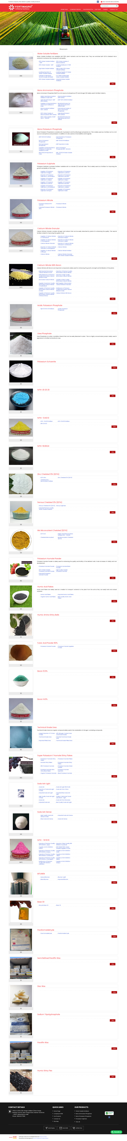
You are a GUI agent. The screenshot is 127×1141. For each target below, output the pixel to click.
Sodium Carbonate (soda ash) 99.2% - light (63, 797)
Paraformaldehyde (45, 930)
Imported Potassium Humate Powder (44, 574)
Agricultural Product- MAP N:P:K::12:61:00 (48, 100)
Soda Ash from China (62, 789)
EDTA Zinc (43, 477)
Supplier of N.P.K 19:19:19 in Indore (46, 847)
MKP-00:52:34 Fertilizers (62, 140)
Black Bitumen (45, 879)
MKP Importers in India (62, 144)
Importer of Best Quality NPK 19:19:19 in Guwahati (64, 844)
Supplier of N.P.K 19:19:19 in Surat (63, 851)
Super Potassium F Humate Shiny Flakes (54, 755)
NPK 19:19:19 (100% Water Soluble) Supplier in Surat (63, 847)
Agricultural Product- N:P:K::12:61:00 (64, 113)
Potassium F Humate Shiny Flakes (48, 759)
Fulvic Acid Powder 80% (47, 643)
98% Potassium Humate (47, 766)
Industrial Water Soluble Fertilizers (63, 79)
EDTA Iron (43, 534)
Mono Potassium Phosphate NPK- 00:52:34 (63, 148)
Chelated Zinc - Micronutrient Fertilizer (47, 480)
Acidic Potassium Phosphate (49, 305)
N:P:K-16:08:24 (43, 446)
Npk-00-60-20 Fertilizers (47, 309)
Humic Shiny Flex (44, 1070)
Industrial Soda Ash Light (46, 793)
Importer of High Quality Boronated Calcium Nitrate (63, 275)
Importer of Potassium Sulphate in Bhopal (47, 189)
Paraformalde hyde (63, 933)
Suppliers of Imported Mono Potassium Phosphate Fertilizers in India (47, 149)
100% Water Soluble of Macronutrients (62, 62)
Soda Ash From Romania (63, 800)
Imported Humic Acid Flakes (65, 594)
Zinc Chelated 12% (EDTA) (48, 474)
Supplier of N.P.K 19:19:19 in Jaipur (63, 854)
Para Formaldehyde (46, 933)
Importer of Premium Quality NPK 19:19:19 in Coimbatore (47, 854)
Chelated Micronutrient (47, 537)
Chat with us (117, 1132)
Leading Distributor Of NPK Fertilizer (63, 65)
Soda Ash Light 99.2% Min (63, 787)
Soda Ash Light (43, 783)
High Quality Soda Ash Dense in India (47, 815)
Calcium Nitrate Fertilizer (64, 250)
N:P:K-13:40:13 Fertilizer (64, 421)
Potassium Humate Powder (49, 558)
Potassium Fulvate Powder (48, 646)
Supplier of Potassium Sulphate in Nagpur (47, 172)
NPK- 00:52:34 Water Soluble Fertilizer (64, 153)
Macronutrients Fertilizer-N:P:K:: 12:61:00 (48, 109)
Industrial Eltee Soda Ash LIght (63, 793)
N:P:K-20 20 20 (43, 390)
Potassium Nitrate (45, 200)
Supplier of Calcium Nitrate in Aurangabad (48, 240)
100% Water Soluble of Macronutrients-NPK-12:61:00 (48, 113)
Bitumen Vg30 (62, 877)
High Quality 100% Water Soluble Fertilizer (63, 69)
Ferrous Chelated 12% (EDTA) (49, 502)
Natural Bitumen (45, 877)
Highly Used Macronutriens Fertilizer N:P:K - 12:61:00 (65, 534)
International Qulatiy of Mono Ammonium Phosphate (64, 110)
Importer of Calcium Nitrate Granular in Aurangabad (48, 247)
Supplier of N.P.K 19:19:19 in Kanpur (63, 862)
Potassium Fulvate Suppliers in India (66, 646)
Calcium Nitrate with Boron (49, 265)
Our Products (87, 9)
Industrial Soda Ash (44, 802)
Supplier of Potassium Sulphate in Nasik (64, 189)
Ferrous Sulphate (61, 506)
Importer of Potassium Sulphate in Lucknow (64, 172)
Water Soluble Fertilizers (47, 53)
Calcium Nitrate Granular (48, 228)
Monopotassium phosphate (43, 144)
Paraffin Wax (43, 1042)
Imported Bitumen (63, 879)
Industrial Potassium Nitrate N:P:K (46, 207)
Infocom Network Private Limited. (40, 1138)
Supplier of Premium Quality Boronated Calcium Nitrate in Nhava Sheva (47, 294)
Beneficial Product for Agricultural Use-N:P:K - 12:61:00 (64, 118)
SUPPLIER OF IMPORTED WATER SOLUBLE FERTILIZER (46, 76)
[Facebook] (98, 2)
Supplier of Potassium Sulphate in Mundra (64, 182)
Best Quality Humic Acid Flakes (64, 597)
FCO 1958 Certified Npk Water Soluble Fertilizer (62, 76)
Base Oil (40, 902)
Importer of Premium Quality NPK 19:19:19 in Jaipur (47, 844)
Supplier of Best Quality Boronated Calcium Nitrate (63, 280)
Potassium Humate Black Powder (63, 566)
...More (112, 83)
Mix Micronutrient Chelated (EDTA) (52, 530)
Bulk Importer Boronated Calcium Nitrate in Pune (46, 271)
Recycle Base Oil (43, 905)
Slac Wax (41, 986)
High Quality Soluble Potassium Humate (62, 570)
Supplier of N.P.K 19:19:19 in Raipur (63, 858)
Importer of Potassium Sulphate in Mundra (64, 175)
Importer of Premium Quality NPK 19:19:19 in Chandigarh (47, 858)
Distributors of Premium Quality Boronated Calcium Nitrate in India (64, 289)
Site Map (56, 1121)
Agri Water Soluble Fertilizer (46, 68)
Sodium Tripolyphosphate (48, 1014)
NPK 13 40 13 (44, 423)
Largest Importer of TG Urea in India (47, 734)
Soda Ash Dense (44, 812)
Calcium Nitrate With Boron (63, 293)
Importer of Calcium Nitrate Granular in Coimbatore (65, 244)
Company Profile (75, 9)
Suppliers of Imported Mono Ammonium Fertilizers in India (49, 105)
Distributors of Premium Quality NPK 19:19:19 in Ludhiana (45, 863)
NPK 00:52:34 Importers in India (46, 153)
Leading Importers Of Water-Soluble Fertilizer (45, 72)
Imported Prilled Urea (45, 740)
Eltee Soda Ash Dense (47, 819)
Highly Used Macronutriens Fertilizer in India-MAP (48, 96)
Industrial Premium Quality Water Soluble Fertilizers (46, 508)
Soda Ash (41, 787)
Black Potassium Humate (65, 773)
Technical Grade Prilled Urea (64, 740)
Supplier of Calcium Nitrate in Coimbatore (48, 236)
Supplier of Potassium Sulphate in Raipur (64, 179)
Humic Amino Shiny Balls (48, 615)
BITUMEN (41, 874)
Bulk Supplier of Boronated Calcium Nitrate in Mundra (63, 283)
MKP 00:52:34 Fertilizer (45, 137)
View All (78, 1122)
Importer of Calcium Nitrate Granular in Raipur (65, 236)
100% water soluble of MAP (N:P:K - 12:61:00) (48, 117)
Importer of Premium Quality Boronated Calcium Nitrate (64, 271)
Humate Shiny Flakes (46, 762)
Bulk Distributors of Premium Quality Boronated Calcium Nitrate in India (47, 276)
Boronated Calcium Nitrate (46, 280)
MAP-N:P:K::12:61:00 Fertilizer (65, 100)
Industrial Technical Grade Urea (63, 737)
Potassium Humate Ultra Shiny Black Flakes (47, 770)
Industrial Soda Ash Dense (65, 815)
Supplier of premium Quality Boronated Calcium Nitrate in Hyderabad (47, 284)
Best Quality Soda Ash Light (64, 802)
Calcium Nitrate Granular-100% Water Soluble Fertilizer (65, 254)
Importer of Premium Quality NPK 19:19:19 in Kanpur (47, 851)
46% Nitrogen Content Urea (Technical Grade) (64, 734)
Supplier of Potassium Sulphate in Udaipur (47, 179)
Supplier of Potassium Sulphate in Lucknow (47, 182)
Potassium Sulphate (46, 163)
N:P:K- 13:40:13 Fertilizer (47, 421)
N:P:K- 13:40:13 (43, 418)
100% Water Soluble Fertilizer (47, 79)
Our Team (98, 9)
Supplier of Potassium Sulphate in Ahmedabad (48, 186)
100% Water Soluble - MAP (46, 65)
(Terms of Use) (43, 1136)
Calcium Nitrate (62, 247)
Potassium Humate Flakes (65, 759)
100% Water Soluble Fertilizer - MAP (47, 62)
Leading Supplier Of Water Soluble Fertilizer (63, 72)
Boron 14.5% (42, 699)
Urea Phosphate (44, 333)
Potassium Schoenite (46, 361)
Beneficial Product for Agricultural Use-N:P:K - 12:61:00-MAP (64, 105)
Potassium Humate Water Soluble (65, 766)
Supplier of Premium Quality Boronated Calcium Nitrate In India (47, 289)
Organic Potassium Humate (48, 773)
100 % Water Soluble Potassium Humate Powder (46, 570)
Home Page (64, 9)
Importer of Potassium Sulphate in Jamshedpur (48, 175)
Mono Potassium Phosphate (49, 129)
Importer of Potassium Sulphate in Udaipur (64, 186)
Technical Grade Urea (47, 727)
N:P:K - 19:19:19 (43, 840)
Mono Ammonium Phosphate (50, 90)
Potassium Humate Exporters (63, 770)
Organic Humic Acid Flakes (48, 597)
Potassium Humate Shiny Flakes (65, 763)
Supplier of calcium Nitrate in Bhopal (48, 251)
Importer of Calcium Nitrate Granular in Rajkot (65, 240)
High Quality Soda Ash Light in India (46, 797)
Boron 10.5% (42, 671)
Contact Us (113, 9)
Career (105, 9)
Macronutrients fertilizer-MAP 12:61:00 (65, 96)
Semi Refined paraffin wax (48, 958)
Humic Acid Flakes (45, 586)
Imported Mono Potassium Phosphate (63, 137)
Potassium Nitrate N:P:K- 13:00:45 (45, 204)
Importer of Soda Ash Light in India (46, 789)
